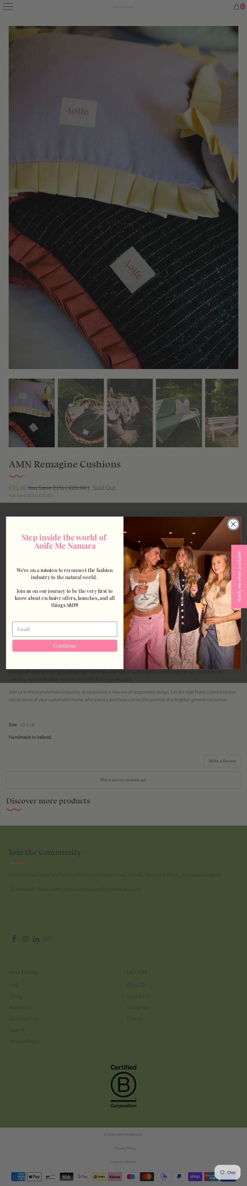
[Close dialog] (233, 524)
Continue (64, 645)
